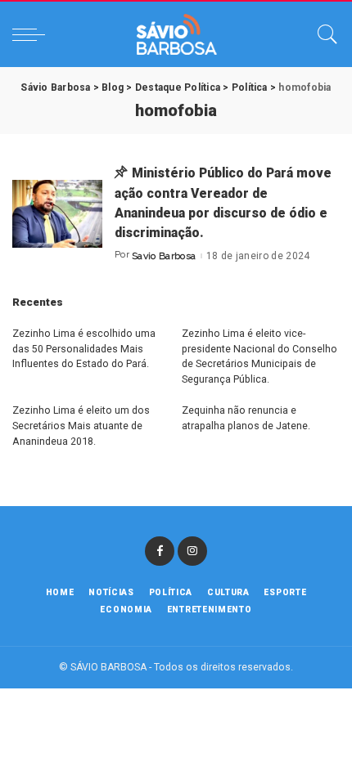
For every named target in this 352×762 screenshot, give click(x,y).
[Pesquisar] (323, 34)
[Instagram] (192, 551)
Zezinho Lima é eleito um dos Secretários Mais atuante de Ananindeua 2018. (81, 425)
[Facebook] (159, 551)
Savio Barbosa (164, 256)
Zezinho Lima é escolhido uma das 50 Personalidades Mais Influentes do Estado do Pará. (84, 348)
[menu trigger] (32, 34)
